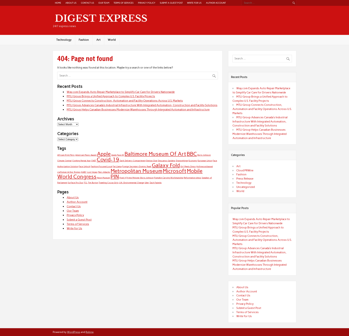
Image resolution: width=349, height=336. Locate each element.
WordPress (73, 332)
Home (58, 2)
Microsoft (174, 171)
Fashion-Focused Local (101, 166)
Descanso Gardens (166, 161)
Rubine (89, 332)
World (112, 39)
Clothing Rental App (81, 161)
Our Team (103, 2)
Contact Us (87, 2)
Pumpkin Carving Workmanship (168, 178)
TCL (85, 183)
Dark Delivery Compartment (133, 161)
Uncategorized (245, 187)
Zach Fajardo (156, 183)
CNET (93, 161)
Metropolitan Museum (136, 171)
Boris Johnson (204, 155)
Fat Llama (117, 166)
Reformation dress (192, 178)
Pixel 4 (122, 178)
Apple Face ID (117, 155)
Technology (63, 39)
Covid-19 (108, 159)
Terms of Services (123, 2)
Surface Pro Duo (75, 183)
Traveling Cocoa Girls (109, 183)
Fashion (84, 39)
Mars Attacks (104, 172)
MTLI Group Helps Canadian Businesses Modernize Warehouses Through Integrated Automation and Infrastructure (138, 109)
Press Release (244, 178)
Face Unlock (84, 166)
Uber (147, 183)
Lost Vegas (92, 172)
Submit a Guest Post (171, 2)
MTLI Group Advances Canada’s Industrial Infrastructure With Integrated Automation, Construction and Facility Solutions (142, 105)
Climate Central (64, 161)
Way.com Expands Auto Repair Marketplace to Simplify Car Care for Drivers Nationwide (121, 92)
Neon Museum (103, 178)
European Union (205, 161)
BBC (192, 154)
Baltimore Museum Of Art (155, 154)
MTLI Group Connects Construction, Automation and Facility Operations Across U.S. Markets (125, 100)
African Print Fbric (66, 155)
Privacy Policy (146, 2)
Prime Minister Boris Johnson (140, 178)
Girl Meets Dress (188, 166)
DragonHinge (182, 161)
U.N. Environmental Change (131, 183)
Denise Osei (151, 161)
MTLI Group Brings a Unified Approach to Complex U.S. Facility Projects (111, 96)
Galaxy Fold (166, 165)
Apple (104, 154)
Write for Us (194, 2)
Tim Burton (93, 183)
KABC (84, 172)
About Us (70, 2)
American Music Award (85, 155)
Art (98, 39)
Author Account (216, 2)
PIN (115, 176)
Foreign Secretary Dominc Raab (136, 166)
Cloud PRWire (244, 170)
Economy (192, 161)
